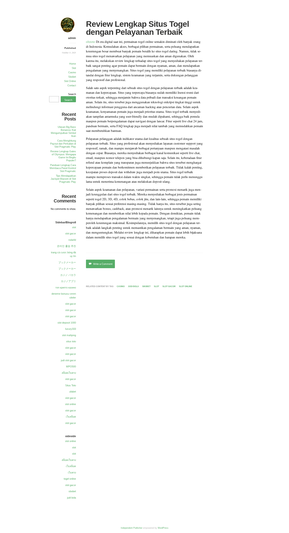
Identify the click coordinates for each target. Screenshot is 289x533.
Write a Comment (102, 263)
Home (72, 63)
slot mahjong (69, 335)
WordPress (163, 528)
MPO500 (71, 366)
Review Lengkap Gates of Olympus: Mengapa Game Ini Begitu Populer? (63, 156)
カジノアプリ (68, 281)
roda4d (72, 239)
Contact (71, 85)
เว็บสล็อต (71, 416)
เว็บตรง (72, 472)
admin (72, 38)
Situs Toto (70, 385)
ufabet (72, 391)
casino (121, 286)
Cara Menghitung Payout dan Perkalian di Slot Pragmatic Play (63, 143)
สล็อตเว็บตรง (69, 372)
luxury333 (70, 328)
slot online (185, 286)
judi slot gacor (68, 360)
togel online (70, 478)
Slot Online (70, 81)
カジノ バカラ (68, 275)
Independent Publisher (131, 528)
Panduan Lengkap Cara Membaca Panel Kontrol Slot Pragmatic (63, 168)
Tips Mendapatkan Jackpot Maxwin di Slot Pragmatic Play (63, 178)
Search (72, 94)
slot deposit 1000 (67, 322)
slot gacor (169, 286)
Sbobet (72, 76)
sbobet (146, 286)
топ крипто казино (65, 287)
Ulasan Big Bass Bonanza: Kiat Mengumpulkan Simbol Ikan (63, 131)
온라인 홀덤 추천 (66, 246)
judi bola (133, 286)
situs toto (71, 341)
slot (156, 286)
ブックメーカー (67, 262)
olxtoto (90, 41)
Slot (74, 68)
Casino (72, 72)
